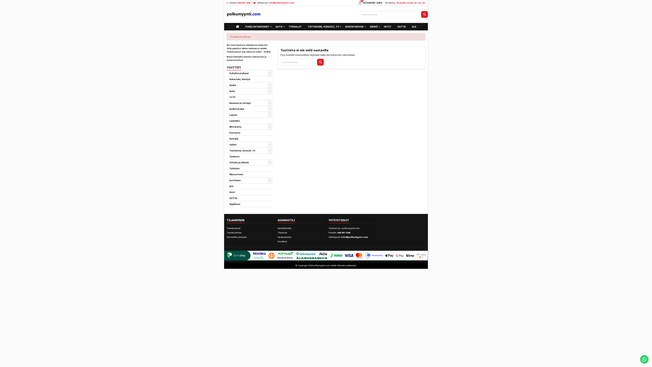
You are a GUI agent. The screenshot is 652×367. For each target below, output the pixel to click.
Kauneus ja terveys (240, 102)
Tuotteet (234, 67)
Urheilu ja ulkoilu (239, 162)
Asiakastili (286, 220)
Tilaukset (282, 232)
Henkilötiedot (284, 228)
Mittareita (235, 126)
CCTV (232, 97)
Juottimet (235, 180)
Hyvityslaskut (284, 237)
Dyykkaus (234, 204)
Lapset (233, 114)
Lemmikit (234, 120)
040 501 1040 (243, 2)
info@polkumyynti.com (281, 2)
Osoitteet (282, 241)
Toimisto (234, 156)
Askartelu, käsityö (239, 79)
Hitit (387, 26)
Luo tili (421, 2)
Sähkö (374, 26)
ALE (414, 26)
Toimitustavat (233, 228)
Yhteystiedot (339, 220)
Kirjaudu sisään (405, 2)
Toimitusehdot (234, 232)
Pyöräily (233, 138)
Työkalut (295, 26)
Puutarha (234, 132)
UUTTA (401, 26)
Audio (232, 85)
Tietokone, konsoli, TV (323, 26)
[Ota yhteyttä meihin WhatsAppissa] (644, 359)
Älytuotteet (236, 174)
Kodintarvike (354, 26)
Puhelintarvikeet (257, 26)
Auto (279, 26)
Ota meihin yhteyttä (237, 237)
